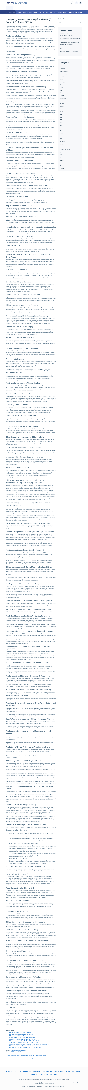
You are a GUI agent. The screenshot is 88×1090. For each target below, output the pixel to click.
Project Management (65, 149)
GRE (61, 114)
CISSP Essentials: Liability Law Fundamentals (19, 1035)
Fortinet (62, 106)
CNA (61, 90)
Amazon (30, 12)
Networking (62, 141)
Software (62, 160)
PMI (40, 12)
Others (61, 144)
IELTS (61, 119)
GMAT (61, 109)
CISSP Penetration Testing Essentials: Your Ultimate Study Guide (24, 1040)
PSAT (61, 152)
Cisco (24, 12)
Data (61, 101)
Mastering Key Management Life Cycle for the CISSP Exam (22, 1039)
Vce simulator (56, 8)
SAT (61, 157)
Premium (19, 8)
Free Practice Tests (59, 1071)
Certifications (63, 82)
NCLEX (61, 138)
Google (60, 12)
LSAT (61, 130)
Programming (63, 146)
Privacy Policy (53, 1074)
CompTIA (62, 95)
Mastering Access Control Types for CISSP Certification (22, 1037)
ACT (61, 66)
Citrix (55, 12)
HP (43, 12)
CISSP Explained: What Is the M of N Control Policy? (21, 1032)
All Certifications (15, 1050)
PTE (61, 154)
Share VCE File (36, 1071)
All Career (62, 68)
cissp (9, 1051)
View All (80, 12)
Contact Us (69, 8)
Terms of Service (43, 1074)
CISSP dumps (14, 1051)
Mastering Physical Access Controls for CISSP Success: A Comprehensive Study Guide (29, 1044)
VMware (35, 12)
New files (30, 8)
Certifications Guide (47, 1071)
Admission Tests (73, 12)
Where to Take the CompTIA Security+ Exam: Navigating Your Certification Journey (26, 1055)
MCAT (61, 133)
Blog (73, 1071)
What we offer (27, 1071)
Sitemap (78, 1071)
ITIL (47, 12)
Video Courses (42, 8)
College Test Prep (64, 92)
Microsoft (19, 12)
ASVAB (61, 79)
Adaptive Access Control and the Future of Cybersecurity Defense (22, 1058)
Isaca (51, 12)
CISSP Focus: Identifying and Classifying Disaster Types (22, 1045)
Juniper (65, 12)
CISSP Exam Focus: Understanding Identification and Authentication (25, 1047)
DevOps (62, 103)
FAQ (79, 8)
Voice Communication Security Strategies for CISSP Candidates (23, 1042)
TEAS (61, 163)
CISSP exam (21, 1051)
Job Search (62, 128)
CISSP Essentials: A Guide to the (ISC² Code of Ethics (21, 1034)
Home (9, 8)
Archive (68, 1071)
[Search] (80, 22)
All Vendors (9, 1071)
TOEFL (61, 165)
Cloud (61, 87)
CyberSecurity (22, 1050)
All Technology (63, 74)
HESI (61, 117)
